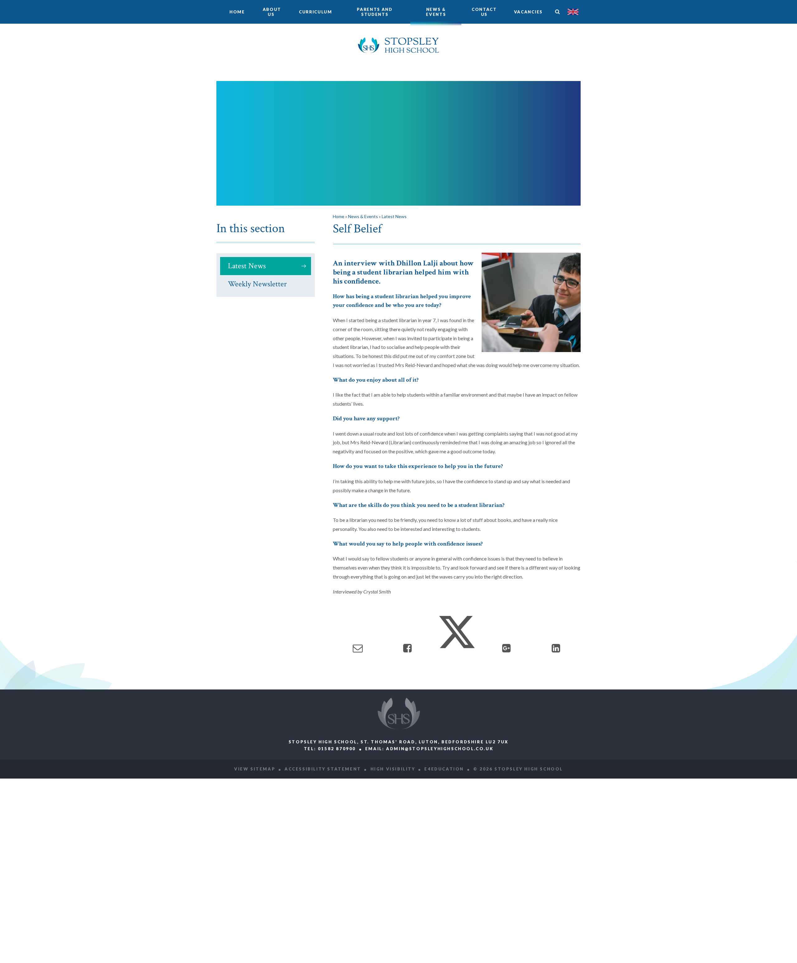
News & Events (363, 216)
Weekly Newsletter (257, 284)
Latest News (247, 266)
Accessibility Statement (323, 768)
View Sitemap (254, 768)
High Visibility (392, 768)
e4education (444, 768)
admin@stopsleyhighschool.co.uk (439, 748)
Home (338, 216)
